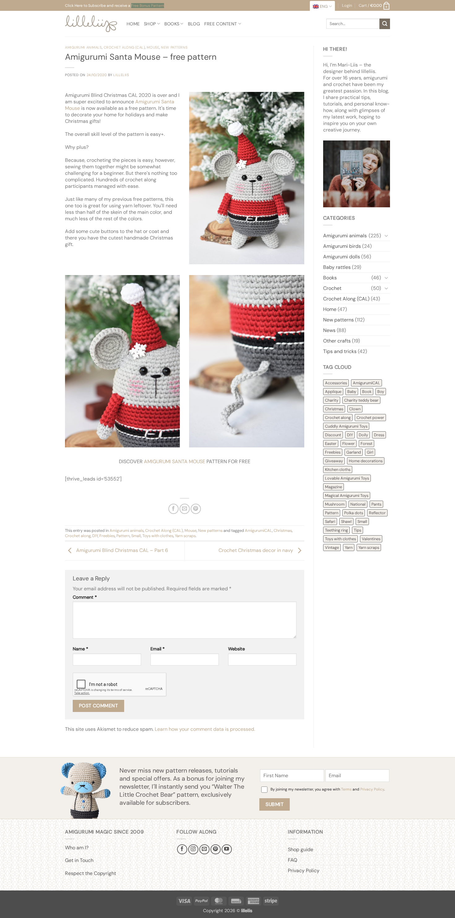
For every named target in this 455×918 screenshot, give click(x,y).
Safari (330, 521)
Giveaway (334, 460)
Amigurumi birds (342, 246)
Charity (331, 400)
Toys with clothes (157, 535)
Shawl (346, 521)
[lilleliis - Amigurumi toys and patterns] (91, 23)
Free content (220, 24)
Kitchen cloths (337, 469)
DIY (95, 535)
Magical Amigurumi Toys (346, 495)
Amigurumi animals (83, 47)
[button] (374, 6)
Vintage (332, 547)
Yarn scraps (185, 535)
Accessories (336, 383)
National (358, 504)
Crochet (332, 288)
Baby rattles (337, 267)
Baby (351, 391)
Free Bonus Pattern (147, 5)
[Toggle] (386, 235)
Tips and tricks (340, 351)
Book (366, 391)
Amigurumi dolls (341, 256)
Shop (150, 24)
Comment (85, 597)
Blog (194, 24)
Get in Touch (79, 860)
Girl (370, 452)
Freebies (107, 535)
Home (133, 24)
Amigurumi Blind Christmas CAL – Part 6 (121, 550)
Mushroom (334, 504)
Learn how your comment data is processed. (205, 729)
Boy (380, 391)
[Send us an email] (204, 849)
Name (80, 649)
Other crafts (337, 341)
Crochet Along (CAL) (124, 47)
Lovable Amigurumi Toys (347, 478)
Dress (379, 434)
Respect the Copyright (90, 873)
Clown (355, 409)
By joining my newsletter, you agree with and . (328, 789)
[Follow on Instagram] (193, 849)
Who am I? (77, 847)
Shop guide (300, 849)
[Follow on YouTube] (227, 849)
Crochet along (78, 535)
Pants (376, 504)
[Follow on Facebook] (182, 849)
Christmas (283, 530)
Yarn (349, 547)
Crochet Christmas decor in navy (256, 550)
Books (171, 24)
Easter (330, 443)
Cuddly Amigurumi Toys (346, 426)
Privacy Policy (372, 789)
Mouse (153, 47)
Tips (357, 530)
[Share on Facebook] (173, 509)
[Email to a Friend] (185, 509)
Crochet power (370, 417)
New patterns (174, 47)
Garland (353, 452)
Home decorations (366, 460)
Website (236, 649)
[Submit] (384, 24)
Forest (366, 443)
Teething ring (336, 530)
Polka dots (353, 512)
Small (136, 535)
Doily (363, 434)
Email (157, 649)
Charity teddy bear (361, 400)
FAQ (292, 860)
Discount (333, 434)
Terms (346, 789)
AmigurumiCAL (258, 530)
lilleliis (121, 75)
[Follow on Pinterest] (215, 849)
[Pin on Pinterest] (196, 509)
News (329, 330)
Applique (333, 391)
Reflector (377, 512)
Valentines (371, 538)
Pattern (123, 535)
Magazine (333, 486)
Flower (348, 443)
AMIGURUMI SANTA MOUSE (174, 461)
